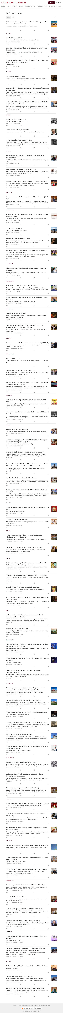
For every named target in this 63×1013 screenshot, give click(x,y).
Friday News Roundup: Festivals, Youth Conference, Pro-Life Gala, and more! (27, 858)
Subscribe (51, 2)
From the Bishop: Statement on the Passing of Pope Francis (26, 575)
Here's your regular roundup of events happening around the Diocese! (26, 404)
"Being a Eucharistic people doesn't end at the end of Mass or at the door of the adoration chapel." (27, 649)
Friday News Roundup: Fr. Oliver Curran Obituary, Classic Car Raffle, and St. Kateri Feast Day (27, 61)
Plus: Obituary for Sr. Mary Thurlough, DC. (18, 714)
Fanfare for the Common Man (16, 119)
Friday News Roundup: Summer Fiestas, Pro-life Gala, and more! (26, 401)
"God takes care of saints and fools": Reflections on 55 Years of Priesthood (27, 413)
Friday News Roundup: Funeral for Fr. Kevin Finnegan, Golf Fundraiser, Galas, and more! (26, 23)
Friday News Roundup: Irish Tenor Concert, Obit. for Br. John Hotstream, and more (27, 747)
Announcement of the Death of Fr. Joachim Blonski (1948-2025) (27, 343)
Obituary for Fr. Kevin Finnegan (17, 519)
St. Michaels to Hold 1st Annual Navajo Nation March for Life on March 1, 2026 (27, 215)
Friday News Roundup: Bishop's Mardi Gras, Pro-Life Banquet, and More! (27, 659)
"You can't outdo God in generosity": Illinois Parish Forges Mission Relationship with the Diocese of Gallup (26, 949)
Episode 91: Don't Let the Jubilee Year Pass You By (23, 700)
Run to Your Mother (12, 358)
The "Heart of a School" (14, 38)
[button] (3, 6)
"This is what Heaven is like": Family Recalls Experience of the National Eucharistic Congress (27, 645)
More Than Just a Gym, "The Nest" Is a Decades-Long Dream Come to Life (26, 49)
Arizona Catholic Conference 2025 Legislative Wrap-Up (25, 452)
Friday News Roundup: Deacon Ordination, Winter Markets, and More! (26, 298)
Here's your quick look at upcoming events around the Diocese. (24, 805)
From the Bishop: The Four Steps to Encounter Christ (24, 909)
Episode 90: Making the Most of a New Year (21, 762)
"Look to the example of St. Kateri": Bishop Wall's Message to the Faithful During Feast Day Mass (26, 441)
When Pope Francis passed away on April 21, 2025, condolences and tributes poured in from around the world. (25, 550)
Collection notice (46, 1005)
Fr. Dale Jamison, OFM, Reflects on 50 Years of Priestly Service (27, 966)
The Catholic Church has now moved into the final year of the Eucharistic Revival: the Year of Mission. (26, 899)
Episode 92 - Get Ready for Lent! (17, 629)
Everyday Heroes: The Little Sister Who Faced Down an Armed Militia (25, 156)
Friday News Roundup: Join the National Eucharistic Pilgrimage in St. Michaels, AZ (24, 536)
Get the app (38, 1008)
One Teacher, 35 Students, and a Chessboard (21, 478)
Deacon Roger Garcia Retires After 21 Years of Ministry (25, 885)
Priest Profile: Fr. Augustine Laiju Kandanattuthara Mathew (26, 869)
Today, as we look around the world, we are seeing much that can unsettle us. (27, 361)
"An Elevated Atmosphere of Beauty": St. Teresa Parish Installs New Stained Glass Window (27, 383)
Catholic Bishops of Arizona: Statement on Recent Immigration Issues (23, 671)
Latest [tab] (8, 17)
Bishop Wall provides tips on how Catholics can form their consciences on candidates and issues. (26, 848)
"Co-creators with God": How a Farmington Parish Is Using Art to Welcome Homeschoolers (27, 251)
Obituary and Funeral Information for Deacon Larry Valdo (26, 722)
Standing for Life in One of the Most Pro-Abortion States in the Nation (26, 491)
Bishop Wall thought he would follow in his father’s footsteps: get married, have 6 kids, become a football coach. (27, 373)
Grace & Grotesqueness (14, 228)
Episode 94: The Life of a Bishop (17, 429)
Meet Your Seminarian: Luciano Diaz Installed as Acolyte (25, 988)
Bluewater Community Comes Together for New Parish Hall (26, 181)
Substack (25, 1011)
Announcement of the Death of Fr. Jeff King (21, 169)
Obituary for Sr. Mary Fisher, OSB (17, 130)
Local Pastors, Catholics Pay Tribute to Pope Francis (24, 547)
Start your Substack (28, 1008)
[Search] (55, 17)
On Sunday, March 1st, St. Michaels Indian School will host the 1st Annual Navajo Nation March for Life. (26, 219)
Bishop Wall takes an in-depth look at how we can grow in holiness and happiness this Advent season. (26, 316)
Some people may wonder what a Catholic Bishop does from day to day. (26, 431)
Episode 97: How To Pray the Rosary (18, 239)
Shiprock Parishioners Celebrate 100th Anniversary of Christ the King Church (27, 598)
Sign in (58, 2)
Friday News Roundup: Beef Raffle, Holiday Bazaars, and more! (27, 803)
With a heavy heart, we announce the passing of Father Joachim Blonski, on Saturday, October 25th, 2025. (27, 345)
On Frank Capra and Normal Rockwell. (16, 121)
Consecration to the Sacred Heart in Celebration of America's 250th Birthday (27, 89)
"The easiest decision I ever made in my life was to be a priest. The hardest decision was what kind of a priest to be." (27, 417)
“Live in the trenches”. (12, 968)
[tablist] (10, 17)
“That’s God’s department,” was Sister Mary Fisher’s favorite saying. (25, 132)
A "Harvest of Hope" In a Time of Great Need (21, 285)
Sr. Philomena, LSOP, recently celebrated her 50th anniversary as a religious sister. (27, 160)
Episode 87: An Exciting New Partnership (20, 976)
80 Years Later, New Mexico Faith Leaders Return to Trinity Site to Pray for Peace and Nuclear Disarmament (27, 465)
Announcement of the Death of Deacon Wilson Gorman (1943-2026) (27, 198)
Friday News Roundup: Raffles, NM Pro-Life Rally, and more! (26, 712)
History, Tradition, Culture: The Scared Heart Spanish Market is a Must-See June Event (27, 103)
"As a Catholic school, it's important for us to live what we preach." (24, 692)
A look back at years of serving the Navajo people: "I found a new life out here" (26, 829)
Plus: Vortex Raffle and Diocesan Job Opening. (19, 750)
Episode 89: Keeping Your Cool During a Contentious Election (27, 845)
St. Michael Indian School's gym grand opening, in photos (22, 40)
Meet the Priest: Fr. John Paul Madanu (19, 734)
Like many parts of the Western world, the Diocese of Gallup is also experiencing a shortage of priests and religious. (25, 872)
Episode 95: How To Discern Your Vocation (20, 370)
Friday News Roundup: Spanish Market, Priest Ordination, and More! (27, 508)
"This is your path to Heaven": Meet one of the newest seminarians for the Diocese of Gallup (24, 326)
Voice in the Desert (15, 28)
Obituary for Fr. (10, 64)
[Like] (7, 30)
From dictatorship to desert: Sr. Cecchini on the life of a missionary (25, 815)
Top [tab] (13, 17)
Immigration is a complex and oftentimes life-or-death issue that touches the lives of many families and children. (27, 675)
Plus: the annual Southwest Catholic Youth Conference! (21, 26)
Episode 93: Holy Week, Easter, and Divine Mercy (23, 587)
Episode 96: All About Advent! (16, 313)
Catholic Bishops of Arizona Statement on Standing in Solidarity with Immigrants (24, 775)
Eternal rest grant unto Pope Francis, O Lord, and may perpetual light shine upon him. (27, 578)
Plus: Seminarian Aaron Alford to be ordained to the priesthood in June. (26, 539)
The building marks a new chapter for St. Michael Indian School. (24, 52)
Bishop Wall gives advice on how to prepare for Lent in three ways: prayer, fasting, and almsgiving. (27, 631)
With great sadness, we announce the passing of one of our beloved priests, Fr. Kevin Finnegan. (27, 522)
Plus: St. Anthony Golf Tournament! (16, 861)
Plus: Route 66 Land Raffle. (13, 662)
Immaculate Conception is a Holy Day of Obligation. (20, 301)
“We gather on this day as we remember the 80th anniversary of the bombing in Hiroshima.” (25, 469)
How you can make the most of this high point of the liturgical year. (25, 589)
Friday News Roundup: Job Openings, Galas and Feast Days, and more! (26, 937)
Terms (40, 1005)
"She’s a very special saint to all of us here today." (20, 444)
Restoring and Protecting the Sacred (19, 140)
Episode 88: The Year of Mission (17, 897)
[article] (31, 26)
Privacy (36, 1005)
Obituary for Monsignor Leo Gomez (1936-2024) (22, 788)
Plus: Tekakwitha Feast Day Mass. (15, 511)
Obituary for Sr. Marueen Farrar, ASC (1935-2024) (23, 921)
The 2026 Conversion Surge (15, 76)
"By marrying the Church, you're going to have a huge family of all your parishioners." (26, 330)
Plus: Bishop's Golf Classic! (13, 940)
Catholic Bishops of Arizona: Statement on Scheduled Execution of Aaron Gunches (24, 616)
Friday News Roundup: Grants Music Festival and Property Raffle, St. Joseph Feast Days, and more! (26, 564)
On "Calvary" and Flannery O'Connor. (16, 230)
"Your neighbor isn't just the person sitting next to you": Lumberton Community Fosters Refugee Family (25, 689)
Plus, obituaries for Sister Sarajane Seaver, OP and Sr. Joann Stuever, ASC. (26, 567)
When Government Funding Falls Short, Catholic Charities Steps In (26, 269)
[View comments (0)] (21, 30)
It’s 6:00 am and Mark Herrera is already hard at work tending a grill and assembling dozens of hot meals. (26, 273)
